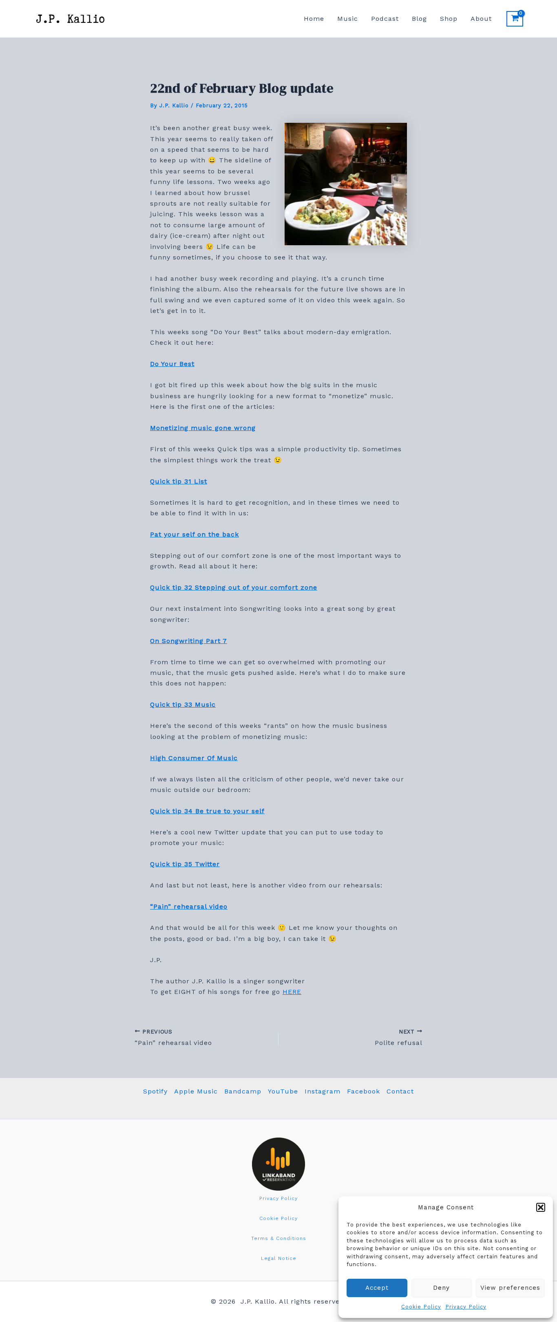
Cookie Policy (421, 1307)
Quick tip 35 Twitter (185, 864)
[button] (541, 1207)
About (481, 18)
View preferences (510, 1287)
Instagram (322, 1091)
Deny (441, 1287)
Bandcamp (242, 1091)
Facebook (363, 1091)
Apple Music (196, 1091)
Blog (419, 18)
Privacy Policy (465, 1307)
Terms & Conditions (278, 1238)
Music (347, 18)
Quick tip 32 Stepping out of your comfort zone (233, 587)
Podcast (385, 18)
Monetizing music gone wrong (203, 428)
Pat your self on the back (194, 534)
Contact (400, 1091)
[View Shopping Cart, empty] (514, 19)
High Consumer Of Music (194, 758)
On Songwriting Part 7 (188, 641)
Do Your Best (172, 364)
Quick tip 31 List (178, 481)
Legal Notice (278, 1258)
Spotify (155, 1091)
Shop (449, 18)
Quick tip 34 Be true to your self (207, 811)
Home (314, 18)
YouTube (283, 1091)
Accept (377, 1287)
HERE (292, 992)
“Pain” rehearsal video (189, 906)
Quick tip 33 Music (183, 704)
